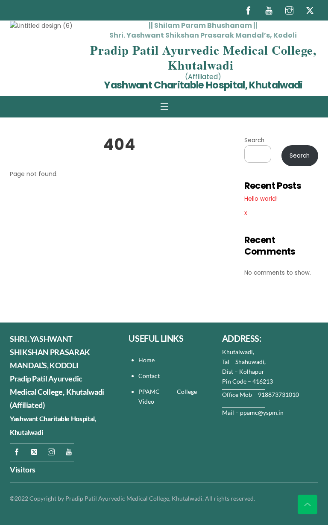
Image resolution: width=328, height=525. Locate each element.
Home (146, 360)
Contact (149, 375)
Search (254, 140)
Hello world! (261, 199)
